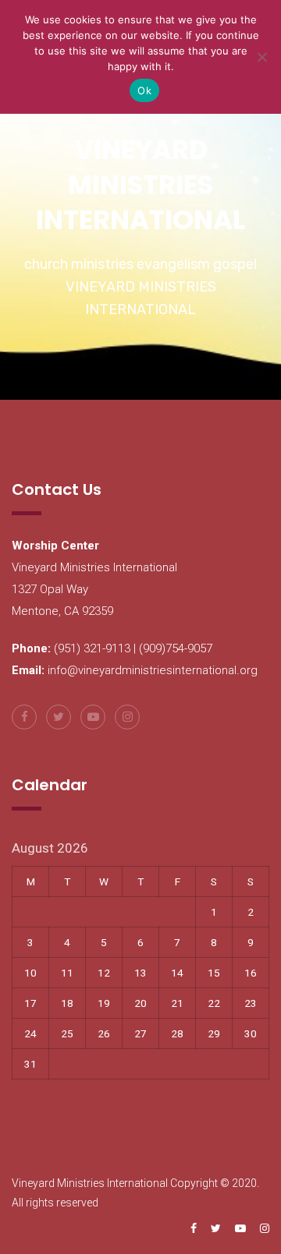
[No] (261, 57)
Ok (144, 90)
